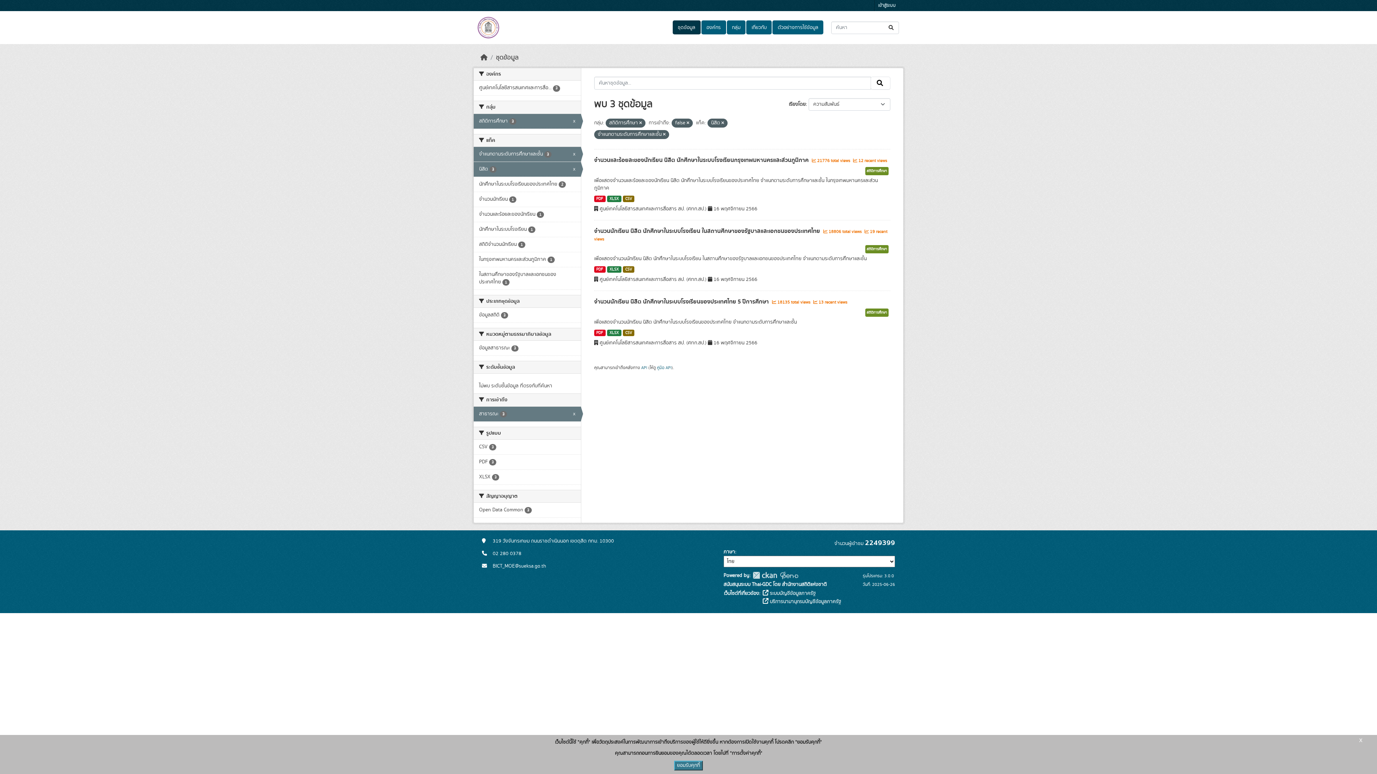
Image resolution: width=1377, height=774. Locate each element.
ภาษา (729, 551)
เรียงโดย (797, 104)
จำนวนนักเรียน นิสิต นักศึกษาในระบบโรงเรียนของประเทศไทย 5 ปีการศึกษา (682, 301)
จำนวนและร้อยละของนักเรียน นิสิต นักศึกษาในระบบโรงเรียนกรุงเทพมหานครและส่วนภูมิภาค (702, 160)
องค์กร (713, 27)
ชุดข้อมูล (686, 27)
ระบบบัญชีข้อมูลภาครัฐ (792, 593)
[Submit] (891, 28)
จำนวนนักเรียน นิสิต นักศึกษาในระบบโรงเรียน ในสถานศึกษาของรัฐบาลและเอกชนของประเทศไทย (708, 231)
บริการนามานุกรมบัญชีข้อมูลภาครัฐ (804, 601)
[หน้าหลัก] (484, 57)
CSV (628, 199)
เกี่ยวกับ (759, 27)
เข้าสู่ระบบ (887, 5)
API (644, 367)
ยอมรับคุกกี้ (688, 765)
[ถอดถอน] (640, 123)
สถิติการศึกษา (877, 170)
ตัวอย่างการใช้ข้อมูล (798, 27)
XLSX (614, 199)
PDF (599, 199)
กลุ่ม (736, 27)
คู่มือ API (664, 367)
